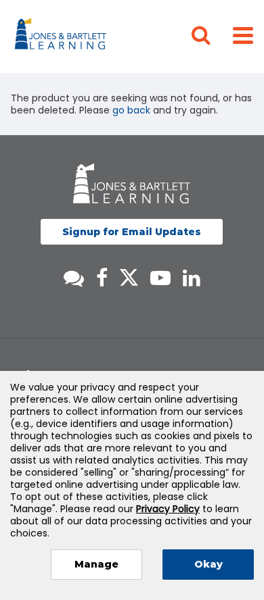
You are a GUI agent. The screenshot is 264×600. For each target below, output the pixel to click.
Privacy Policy (168, 509)
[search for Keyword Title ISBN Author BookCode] (212, 36)
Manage (96, 564)
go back (131, 110)
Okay (208, 564)
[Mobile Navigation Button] (243, 35)
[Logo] (62, 36)
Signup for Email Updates (131, 232)
